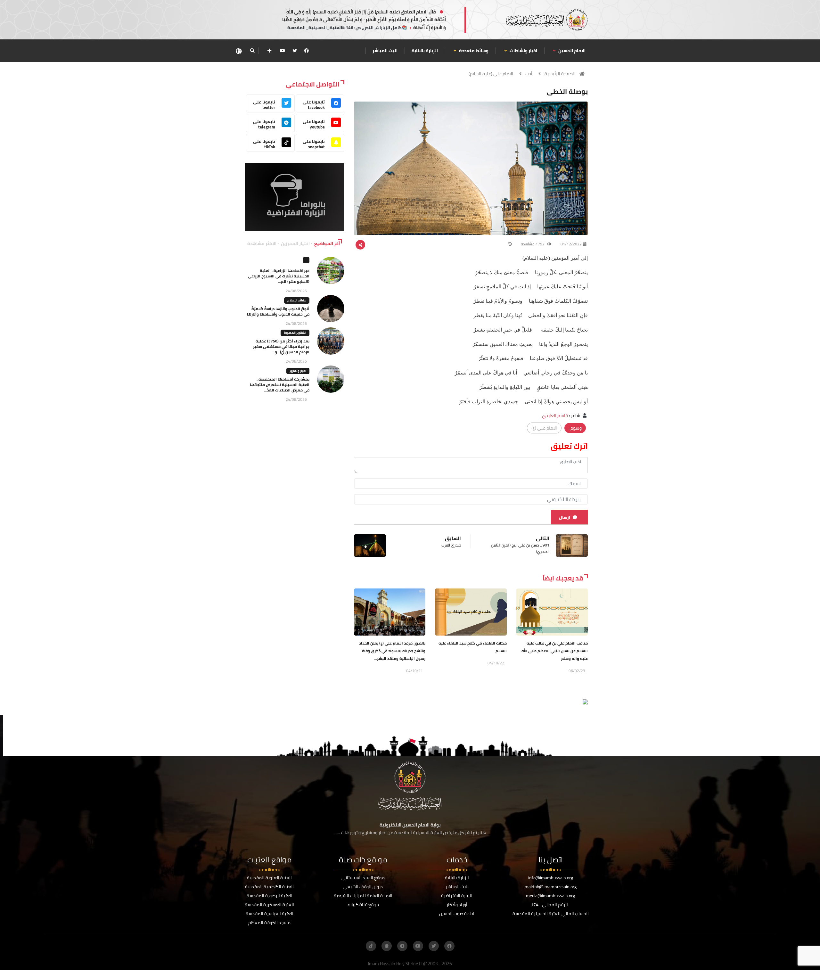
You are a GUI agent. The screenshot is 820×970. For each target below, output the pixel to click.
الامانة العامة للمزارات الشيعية (363, 896)
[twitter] (294, 50)
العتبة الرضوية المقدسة (269, 896)
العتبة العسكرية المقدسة (269, 904)
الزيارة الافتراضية (456, 896)
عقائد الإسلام (296, 300)
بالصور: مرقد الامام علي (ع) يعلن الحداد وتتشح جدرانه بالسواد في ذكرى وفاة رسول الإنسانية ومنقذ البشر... (392, 650)
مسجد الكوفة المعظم (269, 922)
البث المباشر (385, 50)
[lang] (238, 50)
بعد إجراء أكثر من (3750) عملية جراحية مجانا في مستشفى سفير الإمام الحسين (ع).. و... (281, 346)
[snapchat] (386, 946)
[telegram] (402, 946)
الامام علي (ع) (544, 428)
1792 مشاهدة (533, 244)
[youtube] (282, 50)
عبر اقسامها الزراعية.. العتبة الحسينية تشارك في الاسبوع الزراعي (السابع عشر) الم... (278, 276)
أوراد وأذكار (457, 904)
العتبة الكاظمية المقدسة (269, 887)
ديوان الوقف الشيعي (363, 887)
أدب (528, 74)
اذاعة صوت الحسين (456, 913)
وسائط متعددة (473, 50)
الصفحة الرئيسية (560, 74)
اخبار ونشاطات (523, 50)
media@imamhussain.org (550, 896)
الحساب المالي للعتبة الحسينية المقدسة (550, 913)
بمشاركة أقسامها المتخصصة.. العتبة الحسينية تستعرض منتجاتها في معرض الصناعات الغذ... (279, 384)
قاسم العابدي (555, 415)
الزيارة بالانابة (425, 50)
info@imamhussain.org (550, 878)
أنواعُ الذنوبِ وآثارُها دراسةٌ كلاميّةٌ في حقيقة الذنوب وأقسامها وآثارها (278, 311)
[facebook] (306, 50)
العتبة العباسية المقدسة (269, 913)
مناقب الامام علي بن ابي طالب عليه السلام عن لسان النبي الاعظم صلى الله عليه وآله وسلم (554, 650)
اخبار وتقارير (298, 371)
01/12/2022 (571, 244)
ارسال (564, 517)
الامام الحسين (571, 50)
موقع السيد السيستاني (363, 878)
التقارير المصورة (295, 333)
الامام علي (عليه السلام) (491, 74)
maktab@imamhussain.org (551, 887)
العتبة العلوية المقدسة (269, 878)
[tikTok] (371, 946)
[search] (252, 50)
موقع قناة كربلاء (363, 904)
